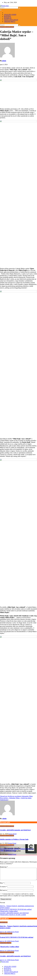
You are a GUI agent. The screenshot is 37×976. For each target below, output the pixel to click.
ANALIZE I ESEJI (10, 14)
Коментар (4, 867)
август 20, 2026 (5, 932)
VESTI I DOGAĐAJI (11, 20)
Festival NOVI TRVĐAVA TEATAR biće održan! (16, 909)
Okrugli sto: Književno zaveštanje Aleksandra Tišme (16, 796)
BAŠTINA (7, 16)
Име (2, 883)
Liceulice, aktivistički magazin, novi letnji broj (15, 830)
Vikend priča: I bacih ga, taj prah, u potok (13, 914)
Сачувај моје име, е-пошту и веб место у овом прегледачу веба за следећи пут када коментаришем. (17, 894)
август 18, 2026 (5, 941)
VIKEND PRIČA (9, 21)
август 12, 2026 (5, 960)
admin (4, 61)
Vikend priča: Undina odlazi (9, 911)
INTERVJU (8, 18)
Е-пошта (3, 886)
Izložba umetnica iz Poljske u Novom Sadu (14, 839)
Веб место (3, 890)
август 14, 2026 (5, 950)
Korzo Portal (12, 834)
